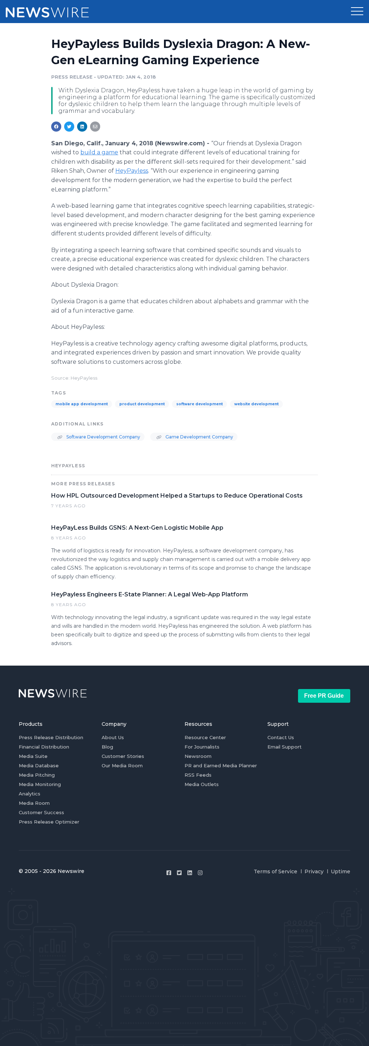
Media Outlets (201, 784)
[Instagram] (200, 872)
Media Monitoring (40, 784)
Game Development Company (198, 437)
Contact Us (280, 737)
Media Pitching (37, 775)
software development (199, 404)
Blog (107, 747)
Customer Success (41, 812)
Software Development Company (102, 437)
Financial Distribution (44, 747)
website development (256, 404)
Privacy (314, 871)
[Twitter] (179, 872)
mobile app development (81, 404)
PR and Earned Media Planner (220, 765)
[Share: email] (95, 126)
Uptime (340, 871)
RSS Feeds (198, 775)
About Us (113, 737)
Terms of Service (275, 871)
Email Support (284, 747)
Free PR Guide (324, 696)
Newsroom (198, 756)
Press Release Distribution (51, 737)
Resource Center (205, 737)
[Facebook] (168, 872)
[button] (357, 11)
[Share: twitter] (69, 126)
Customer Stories (123, 756)
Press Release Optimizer (49, 822)
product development (142, 404)
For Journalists (201, 747)
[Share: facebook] (56, 126)
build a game (99, 152)
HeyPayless (131, 170)
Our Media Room (122, 765)
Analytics (29, 793)
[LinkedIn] (189, 872)
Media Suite (33, 756)
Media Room (34, 803)
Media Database (39, 765)
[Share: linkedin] (82, 126)
